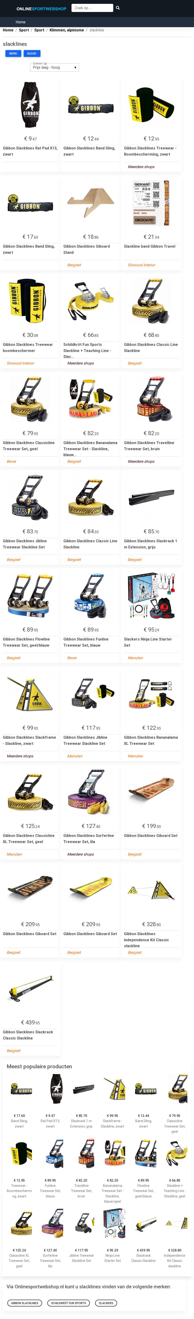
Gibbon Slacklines (24, 1303)
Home (21, 22)
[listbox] (54, 67)
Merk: (13, 53)
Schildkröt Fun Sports (68, 1303)
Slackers (106, 1303)
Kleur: (32, 53)
